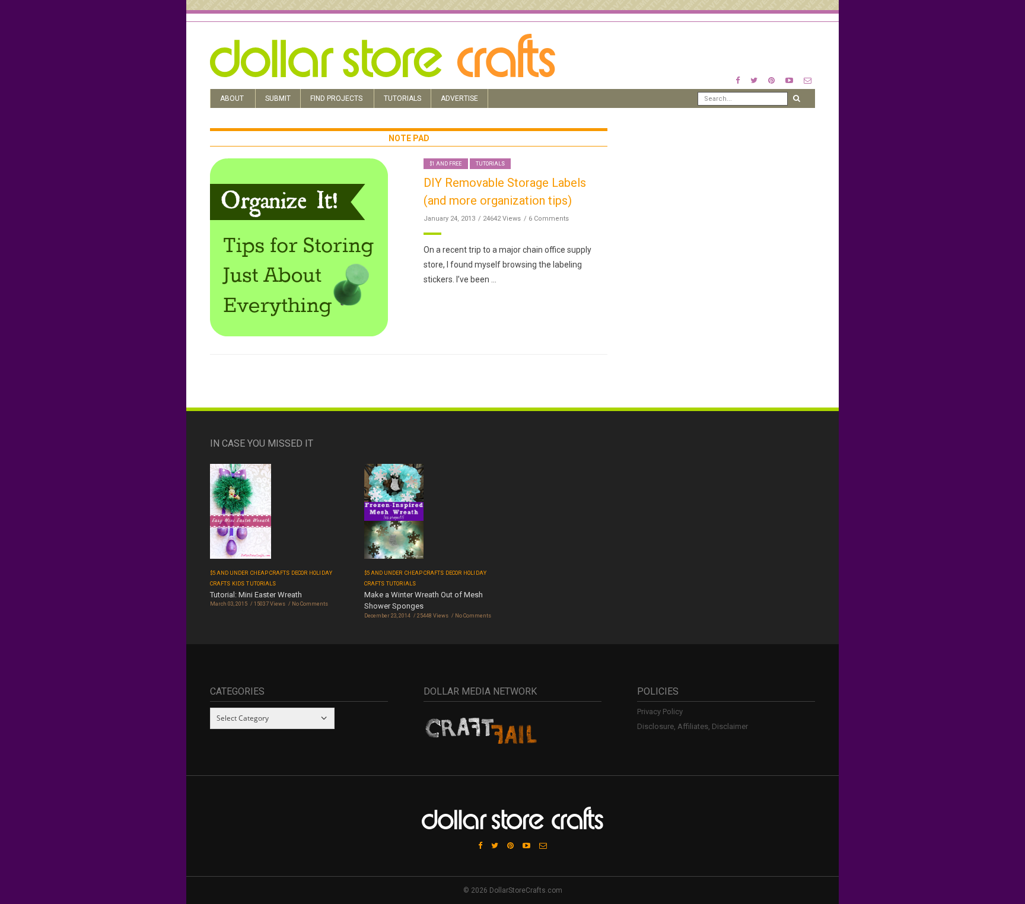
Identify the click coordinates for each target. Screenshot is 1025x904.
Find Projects (336, 98)
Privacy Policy (660, 711)
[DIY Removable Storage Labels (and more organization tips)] (299, 246)
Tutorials (402, 98)
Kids (238, 584)
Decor (299, 573)
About (232, 98)
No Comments (310, 604)
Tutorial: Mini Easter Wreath (256, 594)
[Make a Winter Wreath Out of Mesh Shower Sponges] (394, 515)
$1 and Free (445, 164)
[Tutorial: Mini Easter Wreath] (240, 515)
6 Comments (549, 218)
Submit (278, 98)
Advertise (459, 98)
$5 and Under (229, 573)
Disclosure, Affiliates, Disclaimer (692, 726)
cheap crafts (270, 573)
